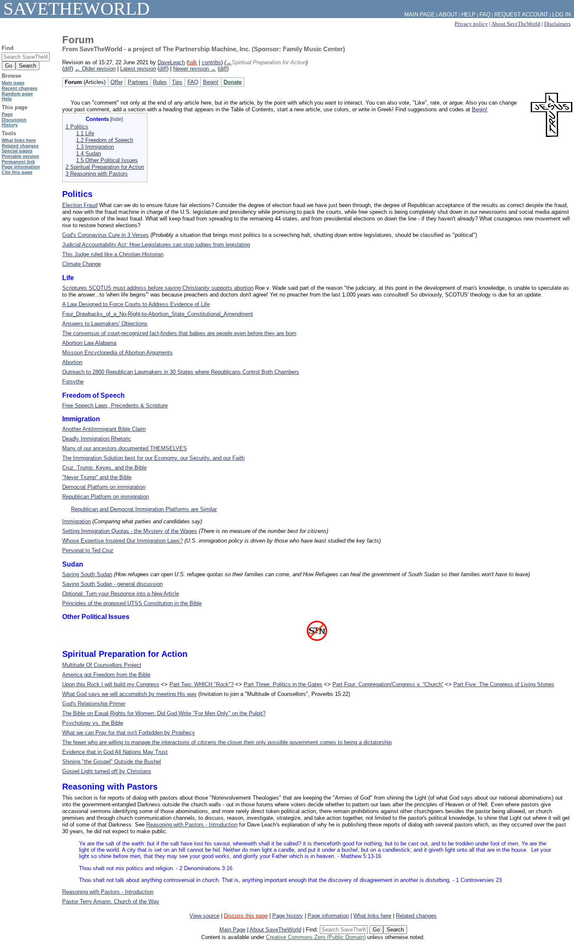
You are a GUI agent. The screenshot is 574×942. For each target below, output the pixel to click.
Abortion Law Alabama (89, 343)
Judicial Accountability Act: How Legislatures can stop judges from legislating (156, 244)
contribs (211, 62)
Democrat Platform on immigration (103, 487)
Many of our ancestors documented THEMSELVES (124, 448)
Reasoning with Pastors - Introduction (191, 824)
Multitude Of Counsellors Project (101, 665)
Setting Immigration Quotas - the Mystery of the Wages (129, 531)
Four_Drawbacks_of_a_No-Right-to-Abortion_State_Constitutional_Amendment (157, 314)
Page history (287, 916)
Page (7, 114)
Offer (117, 82)
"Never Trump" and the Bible (97, 477)
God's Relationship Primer (93, 704)
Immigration (76, 521)
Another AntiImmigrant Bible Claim (104, 429)
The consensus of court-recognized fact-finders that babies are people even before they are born (179, 333)
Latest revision (138, 69)
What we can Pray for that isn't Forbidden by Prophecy (128, 732)
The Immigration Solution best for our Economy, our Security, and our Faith (153, 458)
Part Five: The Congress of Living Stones (503, 684)
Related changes (416, 916)
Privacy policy (471, 24)
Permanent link (18, 161)
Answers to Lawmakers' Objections (104, 323)
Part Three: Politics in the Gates (283, 684)
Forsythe (73, 381)
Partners (138, 82)
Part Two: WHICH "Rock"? (201, 684)
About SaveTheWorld (515, 24)
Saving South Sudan (87, 574)
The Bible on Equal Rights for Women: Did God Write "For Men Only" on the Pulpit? (164, 713)
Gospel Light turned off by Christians (106, 771)
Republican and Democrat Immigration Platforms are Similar (144, 509)
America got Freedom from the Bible (106, 675)
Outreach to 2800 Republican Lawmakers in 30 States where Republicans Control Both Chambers (180, 372)
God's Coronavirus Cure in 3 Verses (105, 235)
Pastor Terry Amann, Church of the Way (110, 901)
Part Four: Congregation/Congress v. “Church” (387, 684)
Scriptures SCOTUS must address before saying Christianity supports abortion (157, 288)
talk (192, 62)
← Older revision (95, 69)
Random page (17, 93)
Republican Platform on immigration (105, 496)
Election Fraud (79, 205)
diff (67, 69)
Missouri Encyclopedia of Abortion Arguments (117, 352)
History (10, 124)
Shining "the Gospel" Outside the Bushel (111, 761)
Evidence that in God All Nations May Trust (115, 752)
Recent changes (19, 88)
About (448, 14)
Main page (13, 82)
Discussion (14, 119)
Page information (328, 916)
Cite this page (17, 172)
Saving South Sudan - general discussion (112, 584)
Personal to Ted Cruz (87, 550)
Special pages (17, 150)
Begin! (211, 82)
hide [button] (116, 119)
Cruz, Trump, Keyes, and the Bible (104, 467)
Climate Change (81, 264)
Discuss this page (246, 916)
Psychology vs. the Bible (92, 723)
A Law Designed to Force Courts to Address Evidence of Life (136, 304)
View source (204, 916)
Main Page (232, 929)
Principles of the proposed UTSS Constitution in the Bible (132, 603)
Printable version (20, 156)
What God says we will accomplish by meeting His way (129, 694)
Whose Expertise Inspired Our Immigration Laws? (122, 541)
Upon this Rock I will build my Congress (110, 684)
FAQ (192, 82)
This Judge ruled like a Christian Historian (112, 254)
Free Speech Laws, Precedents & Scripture (115, 405)
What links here (372, 916)
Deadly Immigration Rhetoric (96, 439)
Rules (160, 82)
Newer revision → (194, 69)
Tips (177, 82)
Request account (521, 14)
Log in (561, 14)
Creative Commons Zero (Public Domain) (316, 937)
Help (468, 14)
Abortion (72, 362)
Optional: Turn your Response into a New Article (120, 593)
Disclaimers (557, 24)
